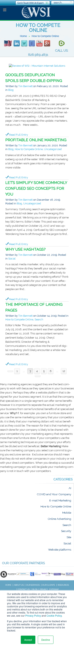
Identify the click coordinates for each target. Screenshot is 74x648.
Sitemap (54, 589)
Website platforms (59, 549)
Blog (11, 89)
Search (39, 319)
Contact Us (24, 589)
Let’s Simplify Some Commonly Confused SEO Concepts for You (36, 188)
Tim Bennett (25, 86)
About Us (19, 585)
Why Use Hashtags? (25, 249)
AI (70, 488)
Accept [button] (28, 639)
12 (63, 371)
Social (12, 258)
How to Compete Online (29, 149)
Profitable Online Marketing (35, 140)
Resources (63, 585)
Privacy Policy (33, 615)
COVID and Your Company (54, 494)
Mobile (66, 512)
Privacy (44, 589)
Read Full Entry (18, 134)
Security (66, 531)
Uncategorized (53, 149)
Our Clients (48, 585)
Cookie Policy (54, 615)
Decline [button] (45, 639)
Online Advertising (59, 518)
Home (23, 36)
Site (69, 537)
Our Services (33, 585)
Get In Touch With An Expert (30, 3)
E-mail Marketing (60, 500)
